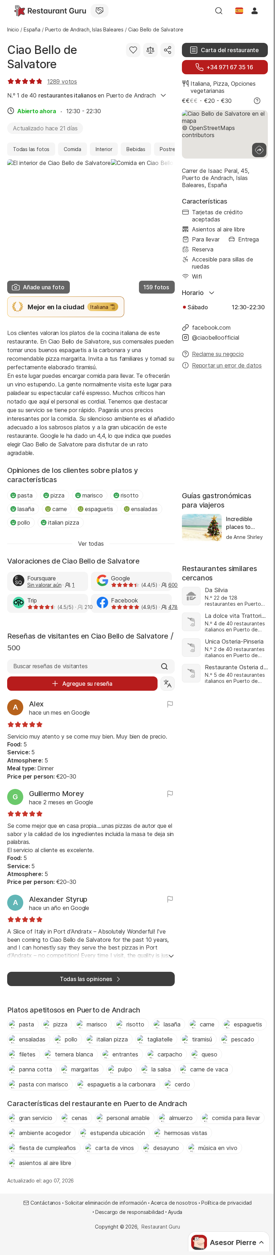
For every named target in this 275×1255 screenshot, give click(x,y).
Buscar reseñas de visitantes (50, 666)
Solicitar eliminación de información (106, 1203)
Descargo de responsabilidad (129, 1212)
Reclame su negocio (218, 354)
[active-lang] (239, 11)
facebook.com (211, 327)
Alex (36, 704)
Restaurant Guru (160, 1227)
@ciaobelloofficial (215, 337)
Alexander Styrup (58, 899)
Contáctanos (45, 1203)
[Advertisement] (225, 431)
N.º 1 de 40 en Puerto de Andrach (81, 95)
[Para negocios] (99, 11)
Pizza (220, 83)
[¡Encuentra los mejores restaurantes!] (50, 10)
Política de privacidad (226, 1203)
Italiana (200, 83)
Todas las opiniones (86, 978)
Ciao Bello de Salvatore (42, 57)
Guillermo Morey (56, 793)
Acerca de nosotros (174, 1203)
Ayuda (175, 1212)
